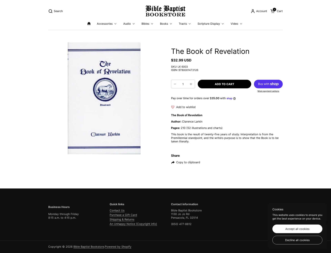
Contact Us (117, 210)
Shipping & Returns (122, 219)
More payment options (268, 91)
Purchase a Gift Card (123, 215)
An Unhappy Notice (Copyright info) (133, 224)
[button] (55, 11)
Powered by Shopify (118, 246)
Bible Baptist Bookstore (88, 246)
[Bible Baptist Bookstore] (165, 11)
